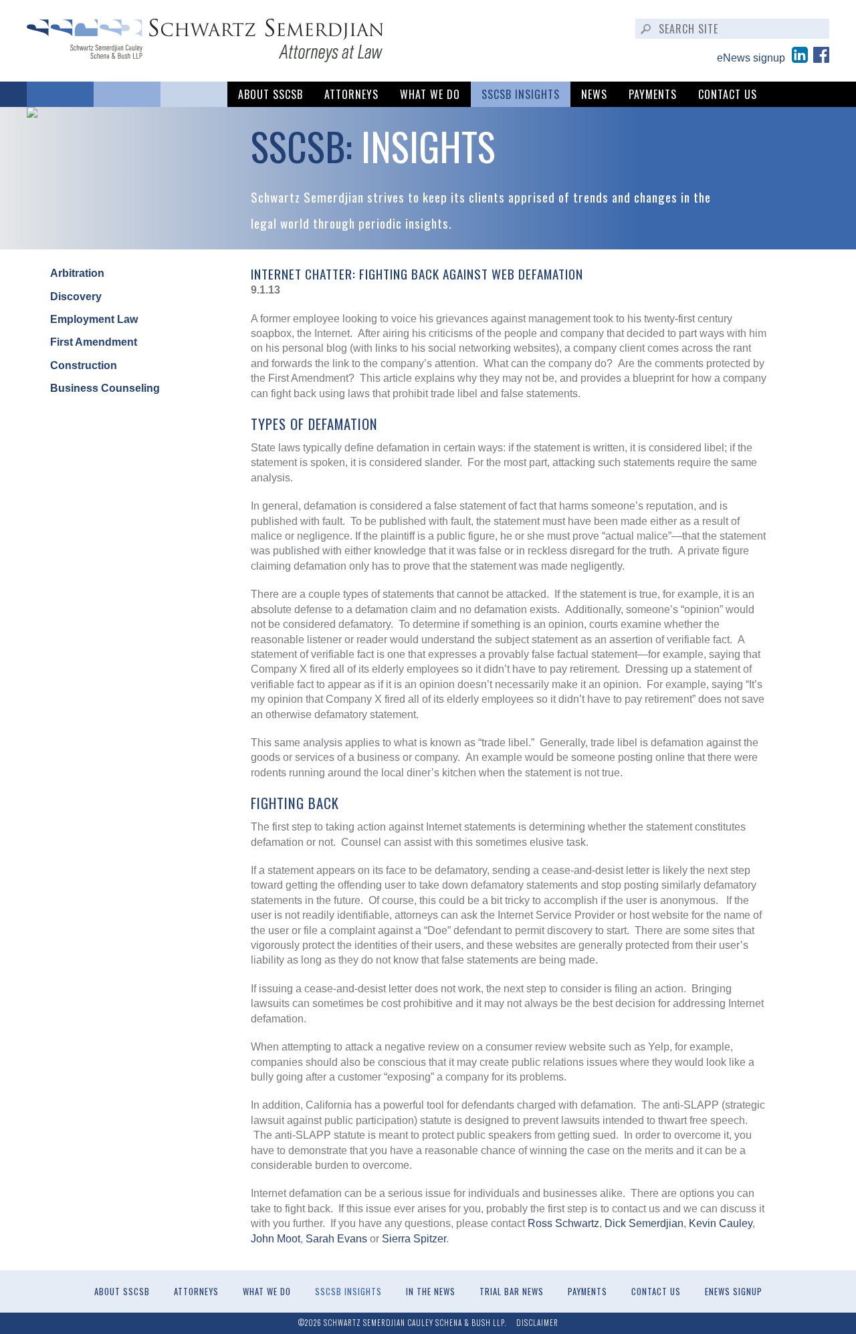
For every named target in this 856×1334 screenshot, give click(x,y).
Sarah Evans (336, 1238)
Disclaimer (537, 1322)
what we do (430, 94)
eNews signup (751, 58)
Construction (83, 365)
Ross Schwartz (563, 1223)
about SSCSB (270, 94)
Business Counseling (105, 388)
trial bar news (511, 1291)
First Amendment (93, 342)
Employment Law (94, 319)
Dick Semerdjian (644, 1223)
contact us (727, 94)
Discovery (76, 296)
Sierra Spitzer (414, 1238)
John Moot (275, 1238)
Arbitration (77, 273)
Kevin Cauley (720, 1223)
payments (653, 94)
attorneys (351, 94)
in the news (430, 1291)
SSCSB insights (520, 94)
